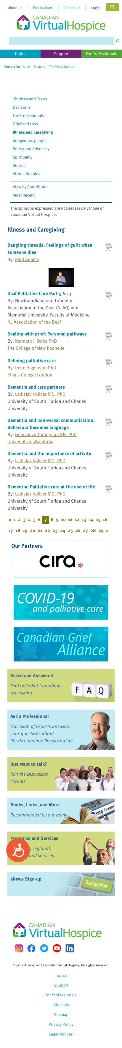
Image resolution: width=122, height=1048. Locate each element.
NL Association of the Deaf (34, 321)
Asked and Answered (31, 675)
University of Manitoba (30, 441)
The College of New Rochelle (35, 348)
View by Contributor (30, 186)
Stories (19, 165)
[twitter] (44, 948)
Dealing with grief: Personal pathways (47, 333)
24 (62, 530)
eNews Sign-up (25, 878)
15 (98, 519)
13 (84, 519)
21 (40, 530)
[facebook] (31, 948)
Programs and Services (34, 838)
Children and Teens (30, 99)
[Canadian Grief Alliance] (61, 644)
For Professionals (28, 115)
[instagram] (19, 948)
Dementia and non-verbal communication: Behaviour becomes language (51, 424)
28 (93, 530)
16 (105, 519)
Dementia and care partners (36, 386)
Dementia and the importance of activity (49, 453)
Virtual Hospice (26, 173)
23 (55, 530)
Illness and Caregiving (33, 132)
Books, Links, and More (35, 804)
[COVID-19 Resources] (61, 602)
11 (70, 519)
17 (11, 530)
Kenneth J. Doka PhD (36, 340)
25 (70, 530)
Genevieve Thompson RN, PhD (46, 434)
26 (78, 530)
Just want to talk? (28, 763)
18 (17, 530)
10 (63, 519)
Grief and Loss (25, 124)
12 (77, 519)
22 (47, 530)
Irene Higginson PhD (35, 367)
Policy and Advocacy (31, 148)
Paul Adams (27, 259)
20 (32, 530)
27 (85, 530)
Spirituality (22, 157)
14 (91, 519)
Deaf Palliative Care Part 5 (34, 293)
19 (25, 530)
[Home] (61, 16)
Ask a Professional (29, 716)
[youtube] (57, 948)
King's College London (29, 374)
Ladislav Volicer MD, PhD (40, 394)
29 (101, 530)
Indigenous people (29, 140)
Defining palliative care (31, 360)
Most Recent (24, 195)
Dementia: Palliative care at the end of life (51, 486)
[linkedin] (69, 948)
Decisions (22, 107)
